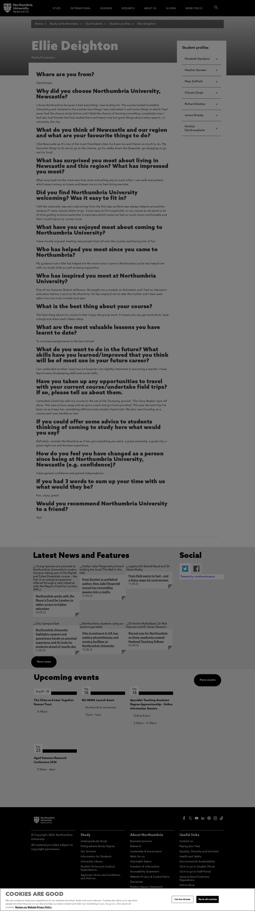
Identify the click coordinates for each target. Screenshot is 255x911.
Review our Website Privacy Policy (33, 907)
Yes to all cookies (207, 899)
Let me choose (182, 899)
